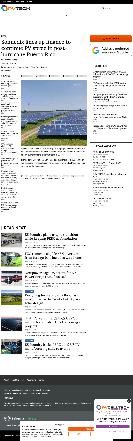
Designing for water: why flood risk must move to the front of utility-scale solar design (9, 175)
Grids (14, 67)
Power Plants (36, 67)
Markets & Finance (23, 67)
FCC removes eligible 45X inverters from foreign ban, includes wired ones (9, 148)
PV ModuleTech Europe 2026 (107, 163)
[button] (27, 76)
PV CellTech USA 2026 (103, 152)
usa (62, 178)
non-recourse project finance (73, 176)
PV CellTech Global (102, 198)
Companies (8, 67)
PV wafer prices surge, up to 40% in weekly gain (9, 83)
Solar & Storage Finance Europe (108, 187)
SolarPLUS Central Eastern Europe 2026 (109, 175)
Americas (7, 71)
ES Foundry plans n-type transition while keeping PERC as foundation (9, 95)
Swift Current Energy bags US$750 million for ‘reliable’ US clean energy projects (9, 192)
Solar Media (7, 2)
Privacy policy (60, 425)
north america (26, 178)
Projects (44, 67)
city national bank (37, 176)
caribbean (26, 176)
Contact (29, 2)
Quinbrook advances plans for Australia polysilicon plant (9, 107)
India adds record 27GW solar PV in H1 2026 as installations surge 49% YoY (110, 128)
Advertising (20, 2)
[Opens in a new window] (8, 397)
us (59, 178)
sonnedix (44, 178)
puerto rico (36, 178)
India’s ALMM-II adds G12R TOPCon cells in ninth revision (9, 134)
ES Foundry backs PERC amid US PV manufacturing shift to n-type (52, 347)
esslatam (48, 176)
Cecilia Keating (10, 60)
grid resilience (57, 176)
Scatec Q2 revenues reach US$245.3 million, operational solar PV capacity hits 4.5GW (9, 121)
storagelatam (53, 178)
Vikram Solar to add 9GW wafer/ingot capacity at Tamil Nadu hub (9, 206)
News (3, 36)
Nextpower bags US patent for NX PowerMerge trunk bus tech (9, 161)
